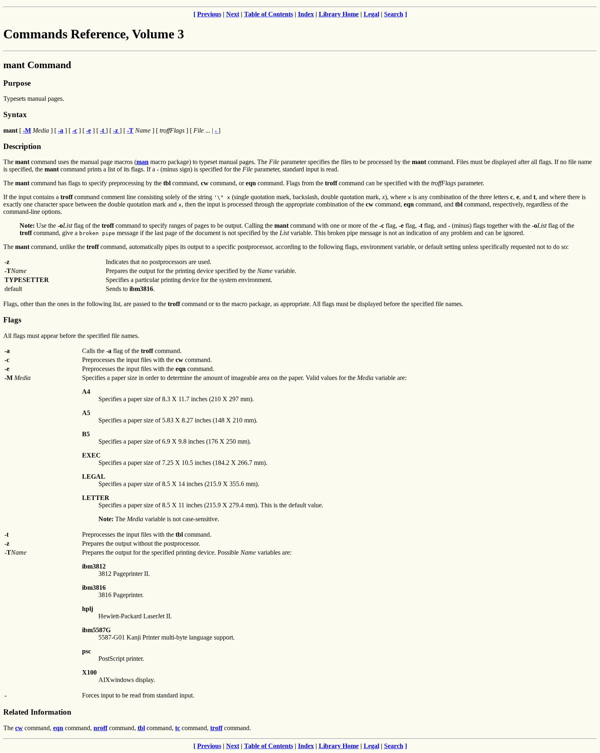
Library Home (339, 14)
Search (393, 14)
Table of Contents (268, 14)
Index (306, 14)
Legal (371, 14)
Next (232, 14)
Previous (209, 14)
